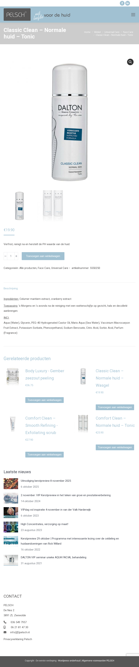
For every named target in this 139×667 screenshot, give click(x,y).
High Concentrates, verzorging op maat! (44, 524)
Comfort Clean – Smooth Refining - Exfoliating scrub (41, 425)
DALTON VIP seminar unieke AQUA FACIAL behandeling (53, 557)
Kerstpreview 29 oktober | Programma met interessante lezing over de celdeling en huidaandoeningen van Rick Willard (70, 541)
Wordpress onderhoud (69, 660)
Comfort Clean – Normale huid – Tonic (115, 422)
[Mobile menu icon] (133, 14)
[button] (130, 62)
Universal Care (59, 268)
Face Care (44, 268)
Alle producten (28, 268)
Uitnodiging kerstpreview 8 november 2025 (46, 480)
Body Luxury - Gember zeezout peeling (44, 374)
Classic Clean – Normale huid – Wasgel (110, 378)
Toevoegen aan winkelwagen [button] (45, 400)
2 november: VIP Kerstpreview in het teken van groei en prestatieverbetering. (66, 495)
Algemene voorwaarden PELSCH (98, 660)
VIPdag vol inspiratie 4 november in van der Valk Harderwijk (56, 509)
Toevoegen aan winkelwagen (43, 256)
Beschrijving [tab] (11, 288)
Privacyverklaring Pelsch (18, 639)
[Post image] (11, 483)
